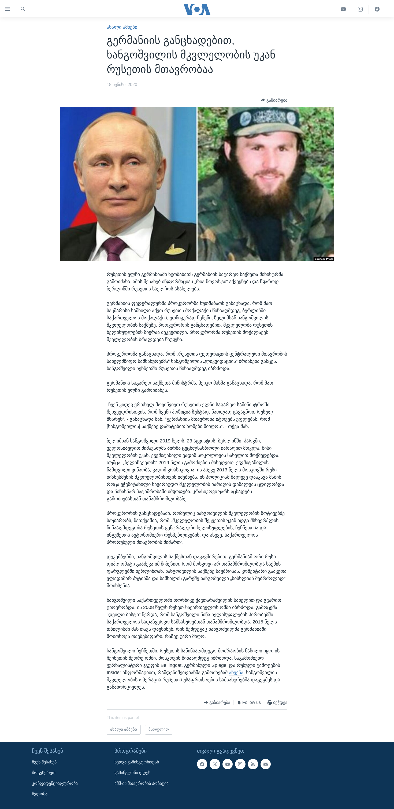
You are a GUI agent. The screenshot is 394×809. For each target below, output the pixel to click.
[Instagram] (360, 9)
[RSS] (253, 764)
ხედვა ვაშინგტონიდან (136, 762)
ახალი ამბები (122, 27)
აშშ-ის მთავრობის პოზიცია (141, 783)
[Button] (274, 100)
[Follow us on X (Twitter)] (215, 764)
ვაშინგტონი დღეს (132, 772)
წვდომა (39, 794)
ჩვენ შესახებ (44, 762)
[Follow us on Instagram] (240, 764)
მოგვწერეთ (43, 772)
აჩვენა (236, 672)
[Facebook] (377, 9)
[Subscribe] (266, 764)
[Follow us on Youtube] (227, 764)
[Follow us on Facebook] (202, 764)
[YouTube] (343, 9)
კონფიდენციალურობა (55, 783)
